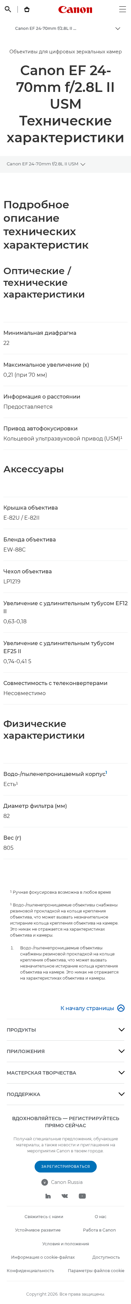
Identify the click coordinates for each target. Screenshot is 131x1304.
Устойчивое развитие (38, 1230)
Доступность (106, 1257)
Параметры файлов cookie (96, 1270)
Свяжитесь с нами (44, 1216)
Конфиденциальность (30, 1270)
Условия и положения (65, 1243)
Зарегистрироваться (65, 1166)
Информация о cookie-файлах (43, 1257)
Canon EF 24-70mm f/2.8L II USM (42, 163)
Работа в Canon (99, 1230)
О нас (100, 1216)
